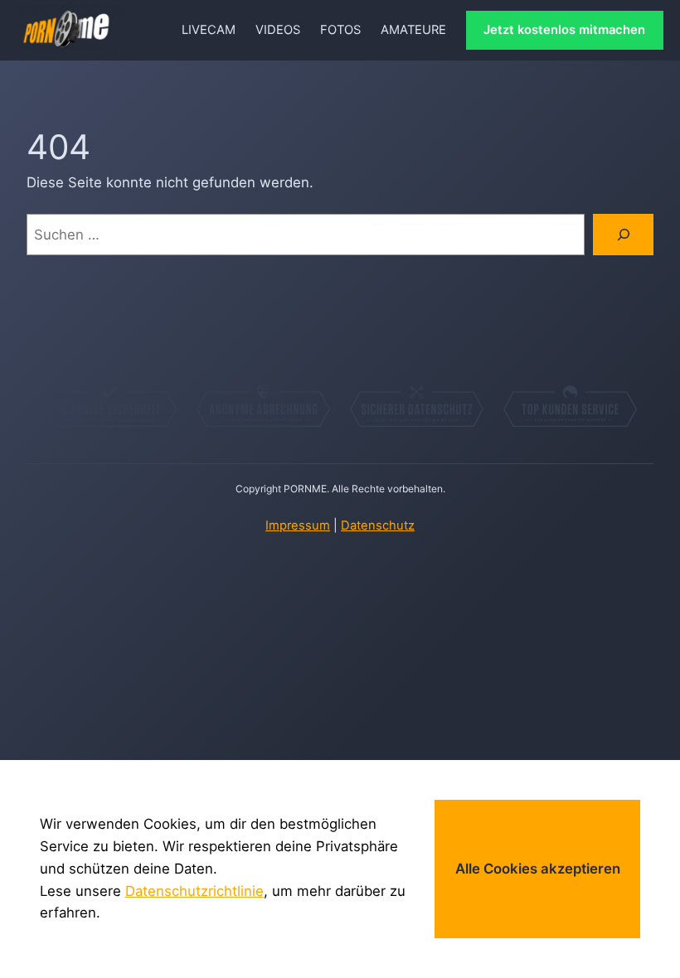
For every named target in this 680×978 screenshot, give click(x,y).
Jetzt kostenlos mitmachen (564, 29)
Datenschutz (378, 525)
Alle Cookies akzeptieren (537, 868)
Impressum (297, 525)
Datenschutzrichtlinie (194, 891)
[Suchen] (623, 234)
